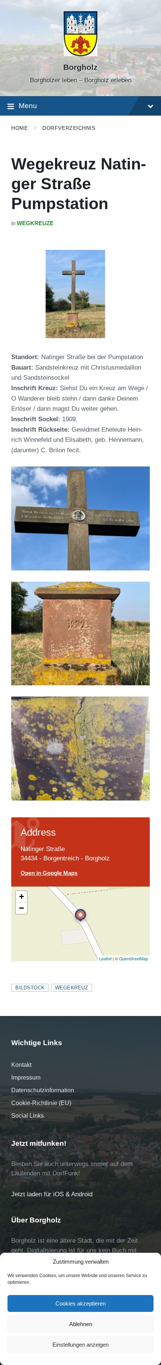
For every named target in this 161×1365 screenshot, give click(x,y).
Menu (28, 106)
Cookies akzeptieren (80, 1303)
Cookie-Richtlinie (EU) (41, 1103)
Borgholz (80, 67)
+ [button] (21, 896)
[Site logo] (80, 54)
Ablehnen (80, 1324)
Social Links (27, 1115)
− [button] (21, 908)
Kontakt (21, 1065)
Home (19, 128)
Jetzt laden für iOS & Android (51, 1194)
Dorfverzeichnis (68, 128)
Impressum (25, 1077)
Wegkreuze (35, 223)
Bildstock (30, 988)
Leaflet (105, 958)
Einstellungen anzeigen (80, 1344)
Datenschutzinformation (42, 1090)
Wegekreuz (71, 988)
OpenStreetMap (133, 958)
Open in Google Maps (49, 873)
